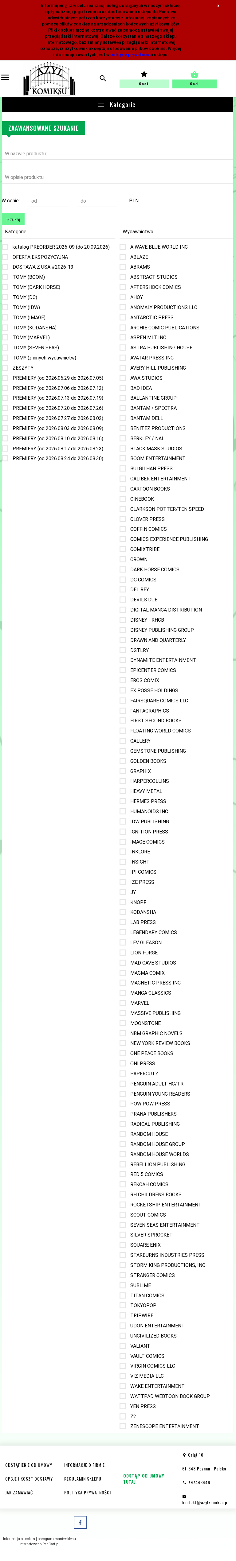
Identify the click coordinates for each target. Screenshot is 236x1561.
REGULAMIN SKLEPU (82, 1478)
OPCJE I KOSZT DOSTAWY (29, 1478)
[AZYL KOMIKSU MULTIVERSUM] (49, 78)
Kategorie (122, 104)
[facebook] (80, 1522)
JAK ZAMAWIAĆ (19, 1492)
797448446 (198, 1482)
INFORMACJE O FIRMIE (84, 1465)
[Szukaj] (103, 79)
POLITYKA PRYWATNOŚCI (87, 1492)
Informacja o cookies (19, 1539)
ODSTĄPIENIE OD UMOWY (28, 1465)
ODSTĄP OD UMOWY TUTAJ (143, 1478)
